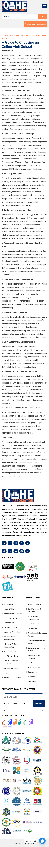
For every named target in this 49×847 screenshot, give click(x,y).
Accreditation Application (35, 24)
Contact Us (32, 672)
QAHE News (33, 628)
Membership (9, 623)
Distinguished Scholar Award (36, 649)
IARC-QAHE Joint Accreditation (11, 645)
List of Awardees (11, 656)
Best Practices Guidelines (34, 656)
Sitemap (31, 677)
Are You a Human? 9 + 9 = (14, 704)
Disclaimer (32, 681)
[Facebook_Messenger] (42, 841)
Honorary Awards (11, 618)
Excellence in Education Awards (37, 634)
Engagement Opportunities (33, 617)
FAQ (5, 673)
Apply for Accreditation (13, 632)
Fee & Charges (34, 667)
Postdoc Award (34, 604)
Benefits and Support (12, 677)
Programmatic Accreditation (9, 638)
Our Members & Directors (34, 610)
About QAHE (9, 609)
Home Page (8, 604)
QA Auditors (33, 663)
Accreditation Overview (13, 614)
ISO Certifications (10, 651)
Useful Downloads (11, 668)
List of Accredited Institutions (11, 662)
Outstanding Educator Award (36, 642)
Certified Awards (10, 627)
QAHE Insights (34, 624)
